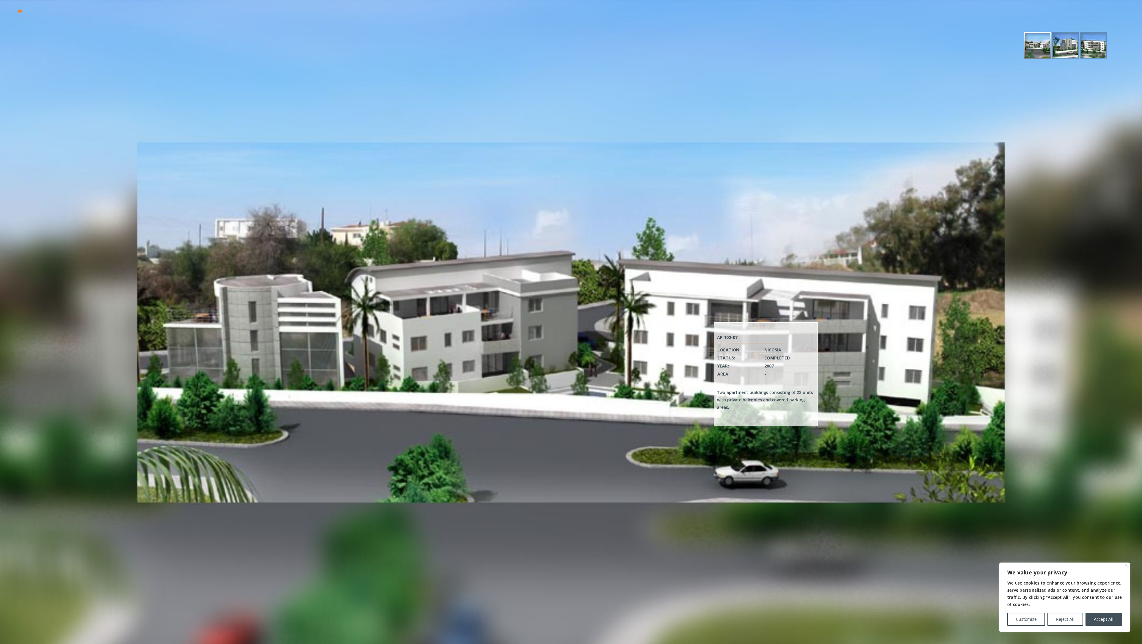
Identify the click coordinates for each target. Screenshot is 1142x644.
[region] (1064, 597)
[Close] (1126, 565)
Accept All (1103, 619)
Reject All (1065, 619)
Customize (1026, 619)
